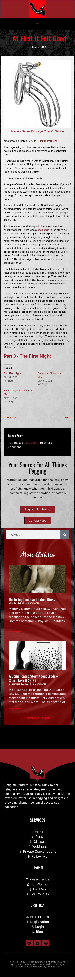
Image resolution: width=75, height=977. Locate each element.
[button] (38, 23)
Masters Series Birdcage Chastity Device (37, 131)
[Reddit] (29, 943)
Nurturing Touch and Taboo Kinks (32, 599)
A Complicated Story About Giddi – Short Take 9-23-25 (33, 678)
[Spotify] (45, 943)
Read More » (15, 631)
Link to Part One (48, 140)
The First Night (12, 373)
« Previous (30, 718)
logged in (32, 442)
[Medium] (37, 943)
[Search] (64, 534)
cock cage (43, 229)
